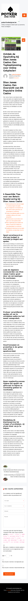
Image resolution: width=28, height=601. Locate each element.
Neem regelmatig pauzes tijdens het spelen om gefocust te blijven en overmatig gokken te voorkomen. (14, 224)
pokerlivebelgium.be (8, 22)
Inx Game (9, 590)
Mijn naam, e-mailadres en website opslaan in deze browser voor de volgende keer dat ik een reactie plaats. (13, 549)
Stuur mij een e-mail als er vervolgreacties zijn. (13, 561)
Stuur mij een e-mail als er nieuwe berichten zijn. (13, 567)
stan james (16, 77)
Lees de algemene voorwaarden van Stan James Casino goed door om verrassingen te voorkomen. (14, 209)
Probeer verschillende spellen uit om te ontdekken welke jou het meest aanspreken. (15, 215)
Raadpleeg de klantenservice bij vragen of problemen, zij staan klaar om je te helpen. (15, 230)
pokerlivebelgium (16, 74)
